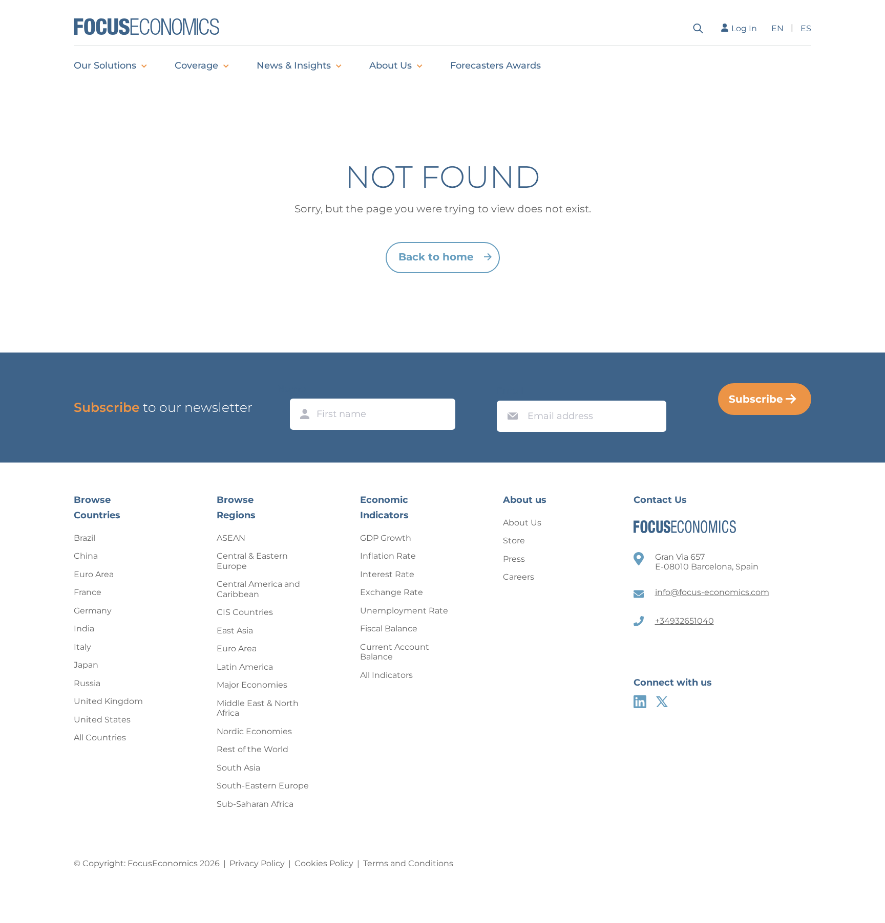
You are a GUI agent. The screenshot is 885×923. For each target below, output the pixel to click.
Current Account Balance (394, 652)
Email (510, 391)
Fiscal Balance (388, 628)
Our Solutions (105, 65)
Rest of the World (252, 749)
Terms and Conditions (408, 863)
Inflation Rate (388, 556)
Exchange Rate (391, 592)
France (87, 592)
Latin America (245, 667)
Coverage (196, 65)
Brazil (84, 538)
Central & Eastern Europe (252, 561)
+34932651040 (684, 621)
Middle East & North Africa (258, 708)
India (84, 628)
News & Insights (294, 65)
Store (514, 540)
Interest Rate (387, 574)
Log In (744, 28)
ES (805, 28)
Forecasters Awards (495, 65)
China (86, 556)
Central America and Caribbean (258, 589)
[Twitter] (662, 701)
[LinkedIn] (640, 701)
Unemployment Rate (404, 611)
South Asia (238, 768)
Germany (93, 611)
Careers (518, 577)
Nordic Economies (254, 731)
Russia (87, 683)
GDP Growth (385, 538)
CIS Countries (245, 612)
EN (777, 28)
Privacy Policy (257, 863)
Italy (82, 647)
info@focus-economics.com (712, 592)
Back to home (436, 257)
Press (514, 559)
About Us (390, 65)
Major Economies (252, 685)
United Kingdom (108, 701)
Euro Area (94, 574)
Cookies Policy (323, 863)
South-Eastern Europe (263, 785)
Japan (86, 665)
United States (102, 719)
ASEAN (231, 538)
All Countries (100, 737)
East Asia (235, 630)
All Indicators (386, 675)
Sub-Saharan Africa (255, 804)
